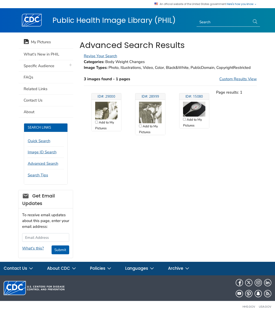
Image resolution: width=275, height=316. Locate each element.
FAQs (28, 77)
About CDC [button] (59, 268)
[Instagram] (258, 282)
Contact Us (33, 100)
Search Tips (38, 175)
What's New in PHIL (41, 54)
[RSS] (267, 293)
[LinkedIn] (267, 282)
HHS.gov (249, 307)
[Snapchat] (258, 293)
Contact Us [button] (16, 268)
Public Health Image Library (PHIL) (114, 20)
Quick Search (39, 140)
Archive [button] (176, 268)
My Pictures (40, 42)
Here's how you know (240, 4)
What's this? (33, 248)
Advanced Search (43, 163)
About (29, 111)
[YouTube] (239, 293)
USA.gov (265, 307)
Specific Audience (39, 65)
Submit (60, 249)
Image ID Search (42, 152)
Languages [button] (137, 268)
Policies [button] (98, 268)
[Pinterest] (248, 293)
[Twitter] (248, 282)
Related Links (35, 88)
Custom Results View (238, 79)
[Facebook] (239, 282)
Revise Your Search (100, 56)
